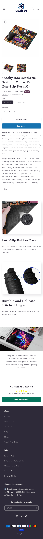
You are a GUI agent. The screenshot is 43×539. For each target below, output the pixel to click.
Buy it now (21, 126)
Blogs (6, 437)
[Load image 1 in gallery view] (8, 68)
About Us (8, 427)
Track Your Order (11, 442)
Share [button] (6, 189)
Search (7, 417)
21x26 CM (21, 102)
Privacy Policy (10, 456)
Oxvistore (24, 534)
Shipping (5, 95)
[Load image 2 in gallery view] (21, 68)
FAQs (6, 432)
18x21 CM (7, 102)
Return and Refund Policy (14, 461)
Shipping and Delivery (13, 466)
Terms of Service (11, 471)
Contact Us (9, 422)
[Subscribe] (36, 508)
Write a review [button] (21, 399)
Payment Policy (10, 476)
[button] (4, 8)
